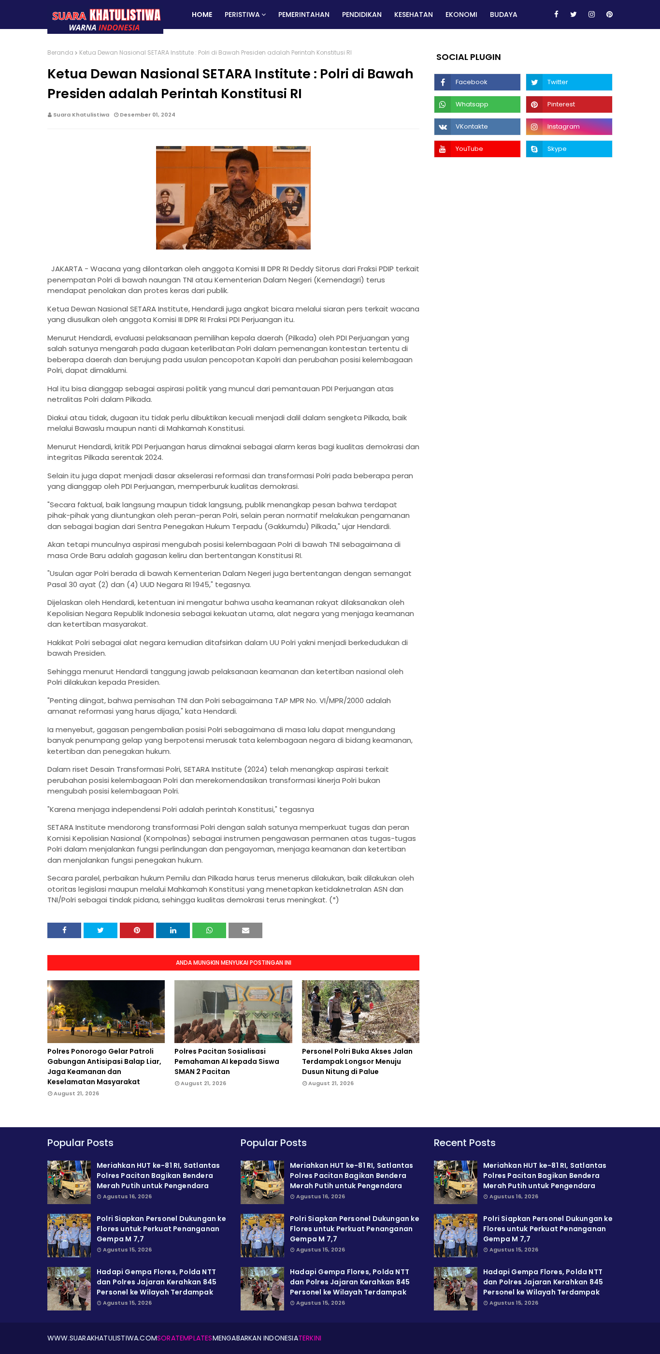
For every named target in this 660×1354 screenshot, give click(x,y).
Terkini (309, 1338)
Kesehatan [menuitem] (413, 14)
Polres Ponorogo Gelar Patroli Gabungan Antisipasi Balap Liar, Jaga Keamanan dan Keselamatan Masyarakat (104, 1066)
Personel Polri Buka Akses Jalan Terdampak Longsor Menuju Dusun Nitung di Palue (357, 1061)
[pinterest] (608, 14)
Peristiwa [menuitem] (242, 14)
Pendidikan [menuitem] (362, 14)
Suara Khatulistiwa (81, 114)
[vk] (477, 126)
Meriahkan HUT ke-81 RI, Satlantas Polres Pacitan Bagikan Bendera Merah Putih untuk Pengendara (158, 1176)
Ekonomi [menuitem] (461, 14)
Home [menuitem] (202, 14)
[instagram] (591, 14)
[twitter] (573, 14)
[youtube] (477, 149)
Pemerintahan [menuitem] (304, 14)
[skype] (569, 149)
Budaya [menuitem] (503, 14)
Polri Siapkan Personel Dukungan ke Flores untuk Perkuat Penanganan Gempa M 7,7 (161, 1229)
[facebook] (556, 14)
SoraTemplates (185, 1338)
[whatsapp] (477, 104)
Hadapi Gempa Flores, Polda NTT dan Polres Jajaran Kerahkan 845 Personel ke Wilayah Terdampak (156, 1282)
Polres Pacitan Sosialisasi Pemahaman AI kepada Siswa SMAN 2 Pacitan (226, 1061)
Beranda (60, 52)
